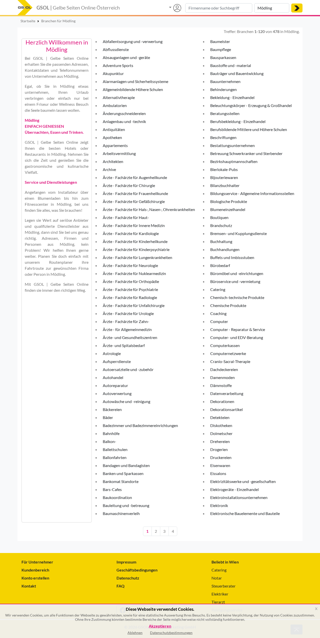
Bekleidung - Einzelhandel (232, 97)
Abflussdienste (116, 49)
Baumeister (220, 41)
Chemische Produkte (228, 305)
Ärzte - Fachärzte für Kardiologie (131, 233)
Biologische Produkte (228, 201)
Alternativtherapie (119, 97)
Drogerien (219, 449)
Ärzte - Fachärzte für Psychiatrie (130, 289)
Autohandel (113, 377)
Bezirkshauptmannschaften (234, 161)
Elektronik (219, 505)
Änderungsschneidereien (124, 113)
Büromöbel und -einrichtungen (236, 273)
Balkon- (109, 441)
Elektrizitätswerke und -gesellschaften (243, 481)
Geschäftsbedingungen (137, 570)
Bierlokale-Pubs (224, 169)
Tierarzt (218, 602)
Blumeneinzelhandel (227, 209)
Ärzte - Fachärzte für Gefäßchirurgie (134, 201)
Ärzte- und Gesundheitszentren (130, 337)
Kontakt (29, 586)
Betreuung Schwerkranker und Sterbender (246, 153)
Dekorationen (222, 401)
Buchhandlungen (225, 249)
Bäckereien (112, 409)
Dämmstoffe (221, 385)
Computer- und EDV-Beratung (236, 337)
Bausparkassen (223, 57)
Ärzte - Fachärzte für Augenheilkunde (135, 177)
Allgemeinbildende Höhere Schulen (133, 89)
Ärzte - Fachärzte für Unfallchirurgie (133, 305)
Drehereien (220, 441)
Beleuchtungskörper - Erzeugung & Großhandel (251, 105)
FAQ (120, 586)
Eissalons (218, 473)
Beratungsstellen (225, 113)
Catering (217, 289)
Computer (219, 321)
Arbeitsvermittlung (119, 153)
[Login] (175, 8)
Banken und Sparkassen (123, 473)
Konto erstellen (35, 578)
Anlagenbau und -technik (124, 121)
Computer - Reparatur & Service (237, 329)
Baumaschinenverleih (121, 513)
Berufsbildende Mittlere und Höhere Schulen (248, 129)
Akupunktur (113, 73)
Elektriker (220, 594)
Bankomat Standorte (120, 481)
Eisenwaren (220, 465)
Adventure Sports (118, 65)
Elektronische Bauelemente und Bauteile (245, 513)
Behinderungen (223, 89)
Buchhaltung (221, 241)
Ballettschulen (115, 449)
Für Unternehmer (37, 562)
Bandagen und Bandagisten (126, 465)
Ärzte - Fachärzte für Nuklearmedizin (134, 273)
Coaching (218, 313)
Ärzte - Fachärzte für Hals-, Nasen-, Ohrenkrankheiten (149, 209)
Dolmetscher (221, 433)
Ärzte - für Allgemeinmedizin (127, 329)
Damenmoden (222, 377)
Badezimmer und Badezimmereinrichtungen (140, 425)
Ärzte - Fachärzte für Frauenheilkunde (135, 193)
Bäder (108, 417)
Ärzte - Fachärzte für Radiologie (130, 297)
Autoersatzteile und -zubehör (128, 369)
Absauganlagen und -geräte (126, 57)
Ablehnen (135, 632)
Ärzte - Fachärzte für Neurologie (130, 265)
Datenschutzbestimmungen (171, 632)
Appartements (115, 145)
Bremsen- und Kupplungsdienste (238, 233)
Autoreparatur (115, 385)
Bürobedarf (220, 265)
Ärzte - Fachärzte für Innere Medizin (134, 225)
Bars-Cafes (112, 489)
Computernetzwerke (228, 353)
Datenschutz (127, 578)
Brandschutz (221, 225)
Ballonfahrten (114, 457)
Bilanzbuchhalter (225, 185)
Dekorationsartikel (226, 409)
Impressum (126, 562)
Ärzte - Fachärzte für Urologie (128, 313)
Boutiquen (219, 217)
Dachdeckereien (224, 369)
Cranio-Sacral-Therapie (230, 361)
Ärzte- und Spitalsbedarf (124, 345)
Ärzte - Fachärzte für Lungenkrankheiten (137, 257)
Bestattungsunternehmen (232, 145)
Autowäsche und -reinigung (126, 401)
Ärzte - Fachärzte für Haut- (126, 217)
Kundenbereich (35, 570)
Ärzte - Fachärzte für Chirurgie (129, 185)
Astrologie (112, 353)
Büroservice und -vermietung (235, 281)
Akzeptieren (160, 626)
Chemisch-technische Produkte (237, 297)
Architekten (113, 161)
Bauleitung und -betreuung (126, 505)
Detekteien (220, 417)
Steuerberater (224, 586)
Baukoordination (117, 497)
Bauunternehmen (225, 81)
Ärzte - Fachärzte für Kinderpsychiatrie (136, 249)
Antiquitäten (114, 129)
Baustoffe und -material (230, 65)
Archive (109, 169)
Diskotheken (221, 425)
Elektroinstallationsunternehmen (239, 497)
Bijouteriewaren (224, 177)
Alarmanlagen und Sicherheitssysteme (135, 81)
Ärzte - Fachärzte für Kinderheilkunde (135, 241)
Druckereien (221, 457)
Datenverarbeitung (226, 393)
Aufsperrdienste (117, 361)
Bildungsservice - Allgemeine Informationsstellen (252, 193)
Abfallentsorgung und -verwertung (132, 41)
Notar (217, 578)
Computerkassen (225, 345)
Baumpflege (220, 49)
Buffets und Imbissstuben (232, 257)
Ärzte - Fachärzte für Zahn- (126, 321)
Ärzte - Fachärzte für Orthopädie (131, 281)
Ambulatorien (115, 105)
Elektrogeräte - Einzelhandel (234, 489)
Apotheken (112, 137)
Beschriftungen (223, 137)
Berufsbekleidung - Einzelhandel (238, 121)
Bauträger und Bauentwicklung (237, 73)
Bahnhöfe (111, 433)
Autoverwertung (117, 393)
